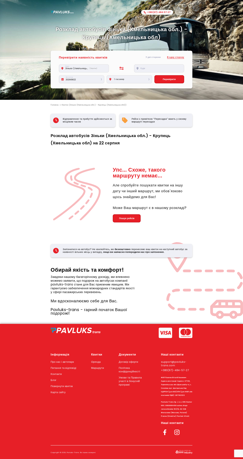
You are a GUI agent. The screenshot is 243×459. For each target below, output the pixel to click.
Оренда (96, 362)
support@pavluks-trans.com (173, 363)
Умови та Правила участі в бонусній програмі (130, 381)
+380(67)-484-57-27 (158, 12)
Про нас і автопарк (62, 362)
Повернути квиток (62, 386)
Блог (53, 380)
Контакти (56, 374)
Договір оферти (128, 362)
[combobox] (85, 68)
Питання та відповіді (63, 368)
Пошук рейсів (126, 218)
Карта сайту (58, 392)
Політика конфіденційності (129, 369)
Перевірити (169, 79)
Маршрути (97, 368)
